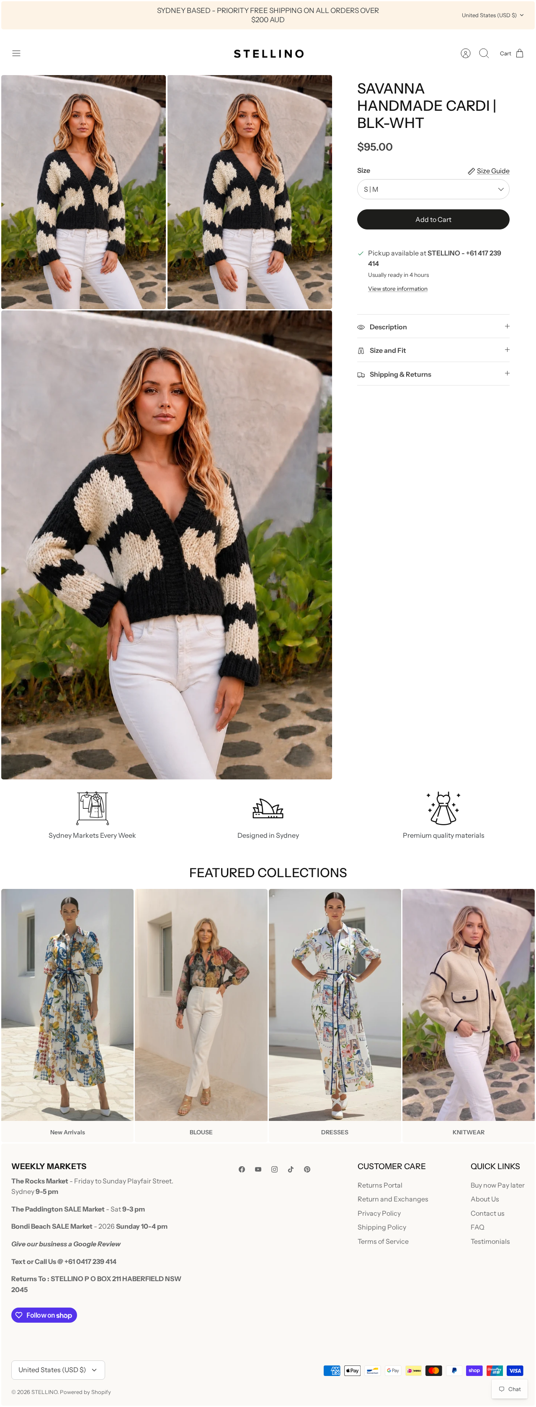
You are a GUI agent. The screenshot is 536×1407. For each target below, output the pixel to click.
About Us (485, 1199)
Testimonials (490, 1241)
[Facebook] (242, 1169)
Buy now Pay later (498, 1185)
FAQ (477, 1227)
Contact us (488, 1213)
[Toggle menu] (20, 53)
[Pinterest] (307, 1169)
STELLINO (44, 1392)
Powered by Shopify (85, 1392)
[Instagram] (274, 1169)
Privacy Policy (379, 1213)
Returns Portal (380, 1185)
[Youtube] (258, 1169)
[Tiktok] (291, 1169)
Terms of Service (383, 1241)
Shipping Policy (382, 1227)
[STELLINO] (268, 53)
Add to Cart (433, 219)
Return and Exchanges (393, 1199)
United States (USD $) (489, 15)
